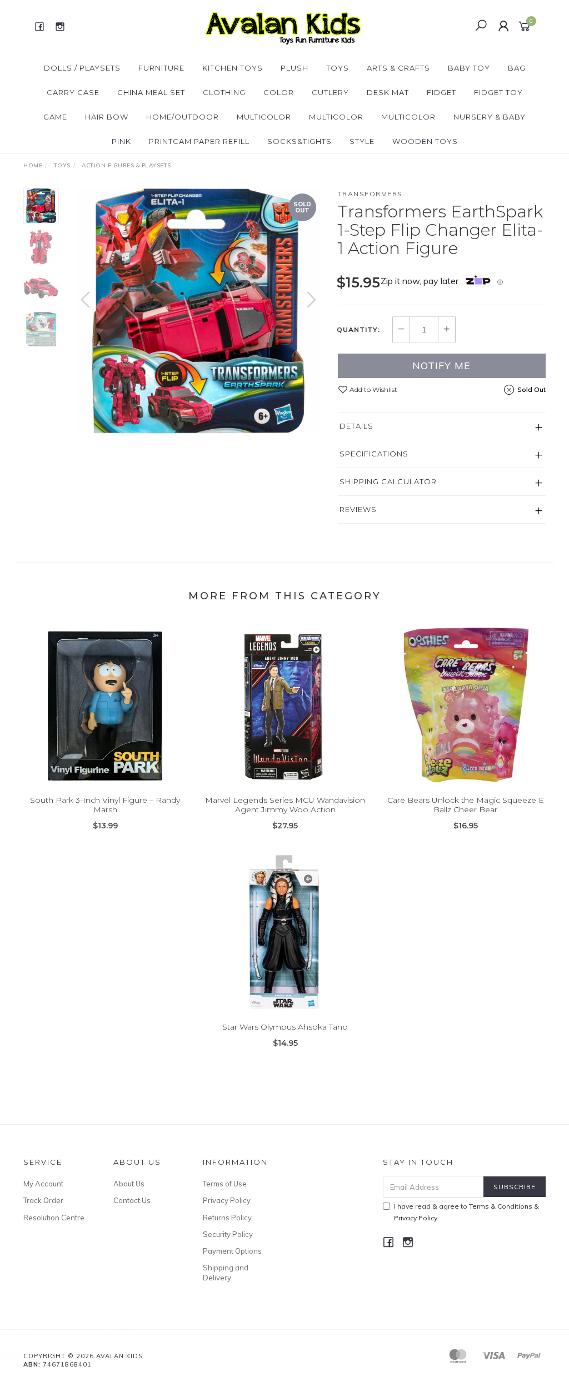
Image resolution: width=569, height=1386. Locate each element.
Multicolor (264, 116)
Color (278, 92)
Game (55, 116)
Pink (121, 141)
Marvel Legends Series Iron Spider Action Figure (89, 1339)
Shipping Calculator (388, 481)
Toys (337, 67)
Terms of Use (225, 1183)
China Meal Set (151, 92)
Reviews (358, 509)
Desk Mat (388, 92)
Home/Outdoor (182, 116)
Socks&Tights (299, 141)
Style (362, 141)
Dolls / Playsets (82, 67)
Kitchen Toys (232, 67)
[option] (198, 311)
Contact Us (132, 1200)
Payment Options (232, 1250)
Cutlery (330, 92)
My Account (43, 1183)
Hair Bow (106, 116)
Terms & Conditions (500, 1206)
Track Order (43, 1200)
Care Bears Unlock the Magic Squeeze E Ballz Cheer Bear (465, 804)
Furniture (161, 67)
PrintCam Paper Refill (199, 141)
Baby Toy (469, 67)
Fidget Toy (498, 92)
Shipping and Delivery (225, 1272)
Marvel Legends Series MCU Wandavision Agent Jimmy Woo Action (285, 804)
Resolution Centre (53, 1217)
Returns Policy (227, 1217)
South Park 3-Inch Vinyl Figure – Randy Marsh (105, 804)
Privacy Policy (227, 1200)
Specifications (374, 453)
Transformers (370, 194)
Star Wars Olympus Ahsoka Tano (285, 1027)
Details (356, 425)
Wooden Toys (425, 141)
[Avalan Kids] (283, 26)
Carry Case (73, 92)
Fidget (441, 92)
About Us (128, 1183)
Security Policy (228, 1234)
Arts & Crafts (398, 67)
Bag (517, 67)
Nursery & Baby (489, 116)
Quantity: (358, 329)
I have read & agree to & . (466, 1212)
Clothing (224, 92)
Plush (294, 67)
